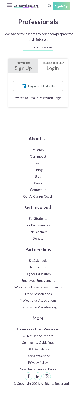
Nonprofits (38, 267)
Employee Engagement (38, 280)
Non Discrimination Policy (38, 369)
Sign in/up (61, 6)
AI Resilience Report (38, 336)
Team (38, 163)
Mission (38, 150)
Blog (38, 176)
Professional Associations (38, 300)
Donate (38, 238)
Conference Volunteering (38, 307)
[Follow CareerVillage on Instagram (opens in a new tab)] (47, 376)
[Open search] (49, 6)
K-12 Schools (38, 260)
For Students (38, 218)
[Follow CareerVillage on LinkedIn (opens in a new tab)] (38, 376)
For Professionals (38, 225)
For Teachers (38, 232)
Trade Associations (38, 294)
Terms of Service (38, 356)
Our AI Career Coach (38, 196)
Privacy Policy (38, 362)
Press (38, 183)
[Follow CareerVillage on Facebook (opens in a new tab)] (28, 376)
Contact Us (38, 190)
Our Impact (38, 156)
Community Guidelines (38, 342)
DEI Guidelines (38, 349)
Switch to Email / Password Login (38, 98)
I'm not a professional (38, 47)
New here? (23, 66)
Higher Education (38, 274)
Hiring (38, 170)
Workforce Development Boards (38, 287)
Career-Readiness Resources (38, 329)
